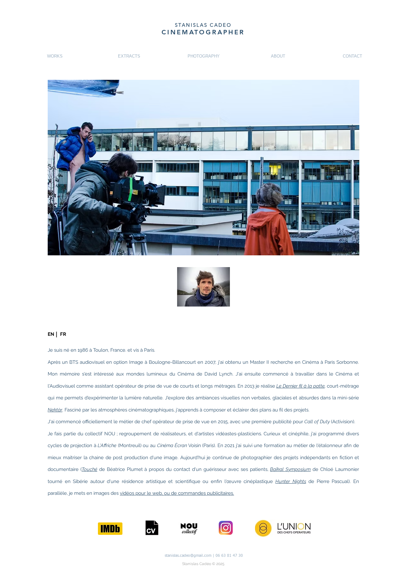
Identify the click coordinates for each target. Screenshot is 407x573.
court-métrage (342, 386)
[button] (51, 334)
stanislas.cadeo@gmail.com (188, 556)
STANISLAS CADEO (203, 25)
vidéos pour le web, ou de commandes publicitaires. (177, 493)
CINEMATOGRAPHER (203, 32)
